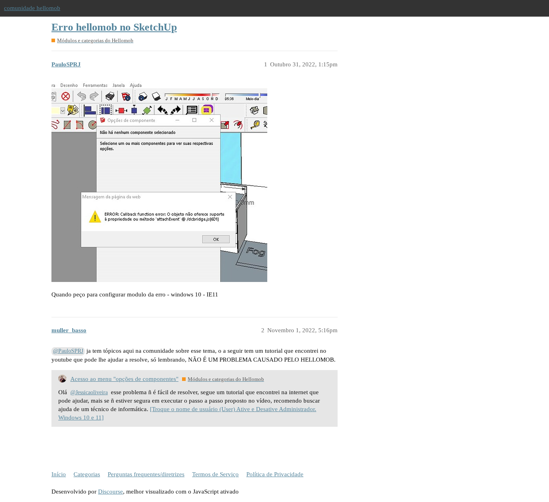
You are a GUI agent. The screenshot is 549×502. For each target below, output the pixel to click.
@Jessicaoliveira (89, 392)
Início (58, 474)
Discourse (110, 491)
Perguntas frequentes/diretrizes (146, 474)
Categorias (87, 474)
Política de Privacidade (274, 474)
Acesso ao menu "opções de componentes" (124, 379)
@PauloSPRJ (68, 351)
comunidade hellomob (32, 8)
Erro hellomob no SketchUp (114, 27)
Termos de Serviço (215, 474)
